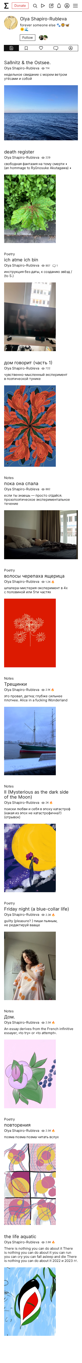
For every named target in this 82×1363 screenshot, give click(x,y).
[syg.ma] (6, 6)
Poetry (9, 254)
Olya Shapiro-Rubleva (21, 68)
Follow (27, 37)
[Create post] (51, 6)
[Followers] (43, 38)
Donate (20, 5)
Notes (9, 478)
